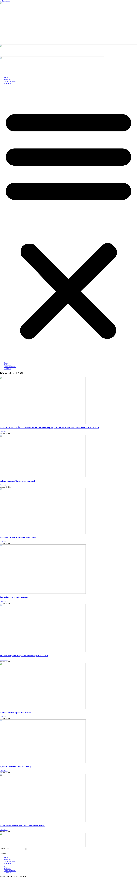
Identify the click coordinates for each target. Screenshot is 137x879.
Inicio (6, 77)
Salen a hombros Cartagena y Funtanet (17, 481)
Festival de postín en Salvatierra (14, 597)
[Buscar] (26, 849)
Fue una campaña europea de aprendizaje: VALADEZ (24, 656)
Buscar (2, 849)
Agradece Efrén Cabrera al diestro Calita (18, 537)
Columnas (7, 79)
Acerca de (7, 83)
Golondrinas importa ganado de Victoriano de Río (22, 826)
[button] (68, 223)
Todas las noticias (10, 81)
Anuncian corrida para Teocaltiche (15, 712)
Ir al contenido (5, 1)
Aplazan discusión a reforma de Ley (16, 766)
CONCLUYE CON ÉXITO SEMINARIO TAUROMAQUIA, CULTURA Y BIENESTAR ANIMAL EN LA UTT (49, 427)
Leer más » (3, 432)
